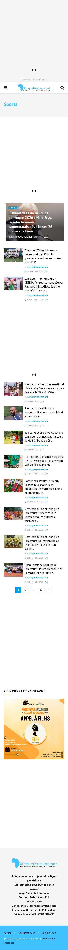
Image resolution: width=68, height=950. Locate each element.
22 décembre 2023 (34, 558)
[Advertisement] (34, 34)
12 (41, 590)
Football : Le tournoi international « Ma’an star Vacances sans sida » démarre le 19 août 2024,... (44, 388)
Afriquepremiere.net (22, 237)
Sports (13, 208)
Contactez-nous (26, 933)
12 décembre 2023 (34, 582)
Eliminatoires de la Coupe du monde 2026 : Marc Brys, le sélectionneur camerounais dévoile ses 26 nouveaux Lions (30, 222)
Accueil (8, 933)
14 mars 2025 (42, 237)
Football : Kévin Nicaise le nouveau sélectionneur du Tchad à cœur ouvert (44, 412)
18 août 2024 (32, 401)
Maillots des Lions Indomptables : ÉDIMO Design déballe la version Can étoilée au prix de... (44, 460)
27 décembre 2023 (34, 502)
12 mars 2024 (32, 449)
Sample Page (49, 933)
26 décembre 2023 (34, 530)
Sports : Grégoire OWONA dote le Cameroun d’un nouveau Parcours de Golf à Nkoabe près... (44, 436)
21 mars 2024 (32, 425)
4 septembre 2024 (34, 299)
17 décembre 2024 (34, 271)
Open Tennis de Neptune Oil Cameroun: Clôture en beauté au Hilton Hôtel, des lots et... (44, 569)
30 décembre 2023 (34, 473)
